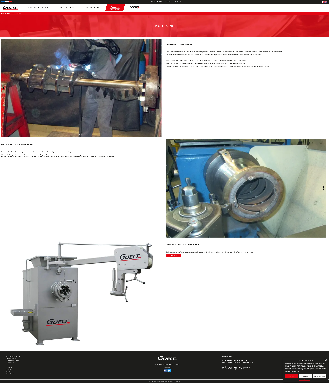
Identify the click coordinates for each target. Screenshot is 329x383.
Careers (161, 1)
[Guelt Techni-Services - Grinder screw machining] (81, 88)
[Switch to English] (325, 2)
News (168, 1)
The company (152, 1)
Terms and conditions (304, 380)
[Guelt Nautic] (134, 7)
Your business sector (38, 7)
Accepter (291, 376)
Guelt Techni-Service (12, 361)
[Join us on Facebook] (165, 371)
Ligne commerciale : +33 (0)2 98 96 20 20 (236, 360)
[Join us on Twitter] (169, 371)
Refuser (305, 376)
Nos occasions (93, 7)
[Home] (10, 7)
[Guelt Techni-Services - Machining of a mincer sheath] (246, 188)
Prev (4, 88)
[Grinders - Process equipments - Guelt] (81, 346)
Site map (151, 381)
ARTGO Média (177, 381)
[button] (325, 360)
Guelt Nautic (10, 363)
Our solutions (67, 7)
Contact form (227, 357)
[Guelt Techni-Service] (115, 7)
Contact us (177, 1)
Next (159, 88)
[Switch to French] (323, 2)
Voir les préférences (319, 376)
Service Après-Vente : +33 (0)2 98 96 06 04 (237, 367)
